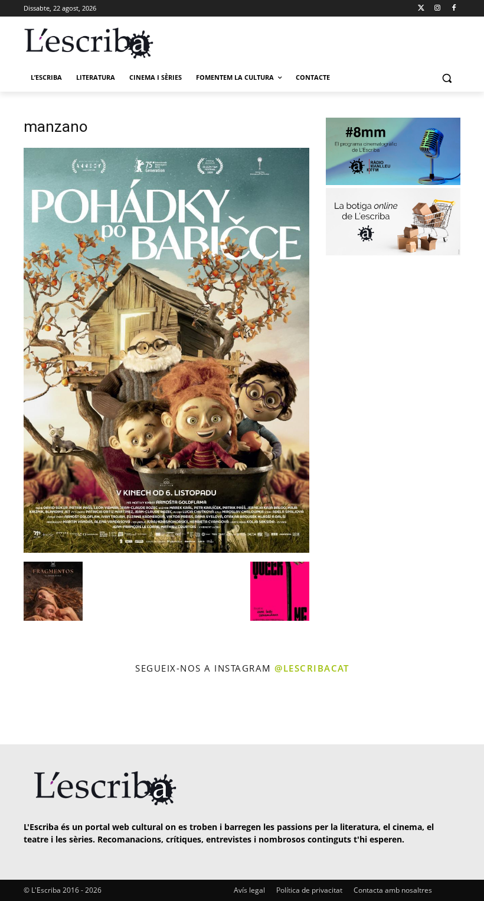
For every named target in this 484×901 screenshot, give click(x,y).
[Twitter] (421, 8)
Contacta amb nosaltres (393, 890)
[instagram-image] (27, 710)
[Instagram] (437, 8)
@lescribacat (311, 668)
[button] (446, 78)
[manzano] (166, 550)
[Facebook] (453, 8)
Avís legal (249, 890)
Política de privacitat (309, 890)
